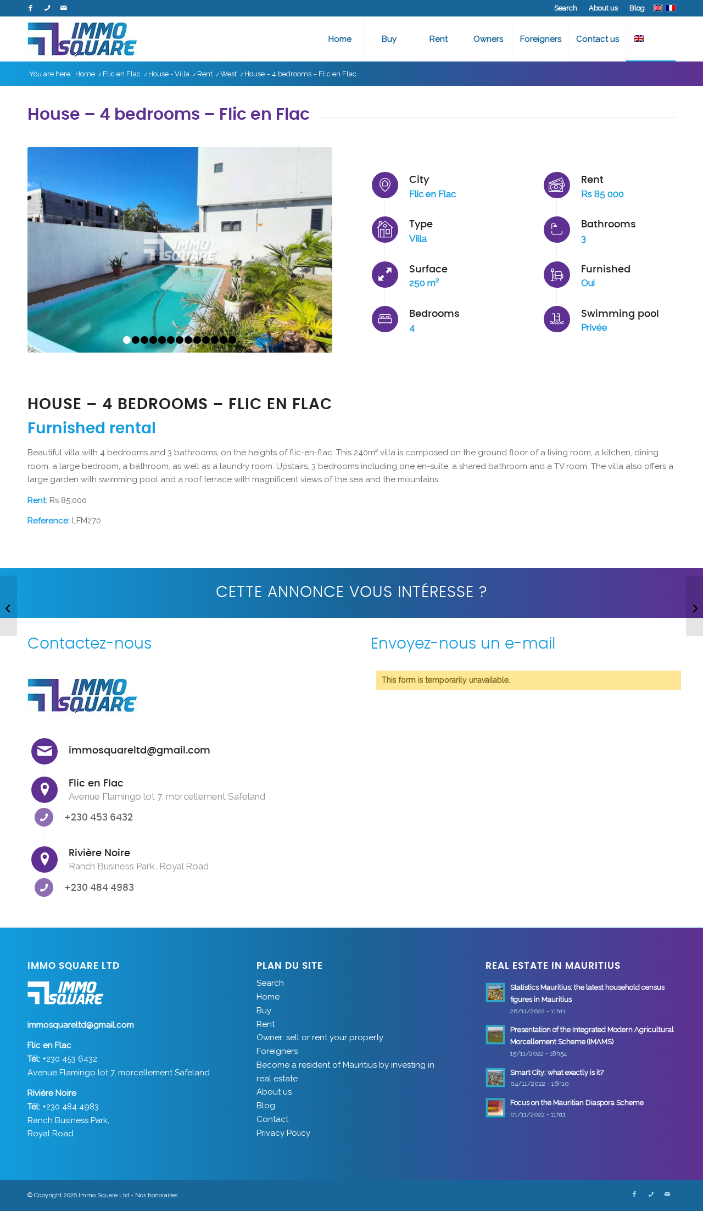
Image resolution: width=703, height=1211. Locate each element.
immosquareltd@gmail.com (139, 751)
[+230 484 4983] (44, 887)
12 (223, 340)
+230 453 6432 (98, 817)
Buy (263, 1010)
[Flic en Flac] (44, 790)
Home (268, 997)
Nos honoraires (156, 1195)
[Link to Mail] (63, 8)
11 (215, 340)
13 (232, 340)
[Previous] (52, 249)
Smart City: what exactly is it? (557, 1072)
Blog (637, 8)
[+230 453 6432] (44, 817)
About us (603, 8)
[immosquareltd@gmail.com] (44, 751)
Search (565, 8)
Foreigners (277, 1051)
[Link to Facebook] (30, 8)
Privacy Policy (283, 1133)
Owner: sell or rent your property (319, 1037)
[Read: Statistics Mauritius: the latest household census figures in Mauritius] (495, 992)
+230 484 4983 (99, 887)
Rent (265, 1024)
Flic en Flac (96, 784)
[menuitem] (566, 8)
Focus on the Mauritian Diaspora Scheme (577, 1102)
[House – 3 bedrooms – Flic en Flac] (8, 606)
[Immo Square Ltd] (82, 39)
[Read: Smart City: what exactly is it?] (495, 1077)
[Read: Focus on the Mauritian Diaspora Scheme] (495, 1108)
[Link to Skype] (47, 8)
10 (206, 340)
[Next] (307, 249)
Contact (272, 1119)
